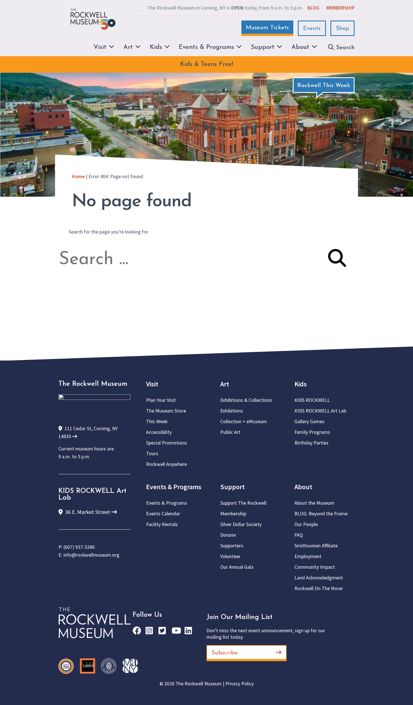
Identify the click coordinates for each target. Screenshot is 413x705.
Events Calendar (163, 513)
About (303, 486)
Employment (307, 556)
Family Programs (312, 432)
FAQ (298, 535)
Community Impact (314, 567)
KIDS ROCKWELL (312, 400)
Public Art (230, 432)
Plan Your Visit (161, 400)
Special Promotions (166, 442)
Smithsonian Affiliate (316, 545)
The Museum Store (166, 410)
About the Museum (314, 503)
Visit (152, 384)
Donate (228, 535)
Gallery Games (309, 421)
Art (224, 384)
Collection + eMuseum (243, 421)
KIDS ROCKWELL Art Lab (320, 410)
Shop (342, 28)
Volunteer (230, 556)
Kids (300, 384)
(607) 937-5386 (79, 547)
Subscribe (225, 653)
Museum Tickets (267, 28)
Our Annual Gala (236, 567)
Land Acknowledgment (318, 577)
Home (78, 176)
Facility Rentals (162, 524)
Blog (313, 7)
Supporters (231, 545)
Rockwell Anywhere (166, 464)
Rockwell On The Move (318, 588)
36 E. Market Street (87, 511)
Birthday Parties (311, 442)
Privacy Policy (239, 684)
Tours (152, 453)
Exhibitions (231, 410)
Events (312, 28)
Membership (340, 7)
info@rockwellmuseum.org (91, 555)
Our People (306, 524)
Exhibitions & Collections (246, 400)
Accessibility (159, 432)
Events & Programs (173, 486)
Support (232, 486)
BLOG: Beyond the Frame (321, 513)
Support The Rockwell (243, 503)
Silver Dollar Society (241, 524)
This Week (157, 421)
